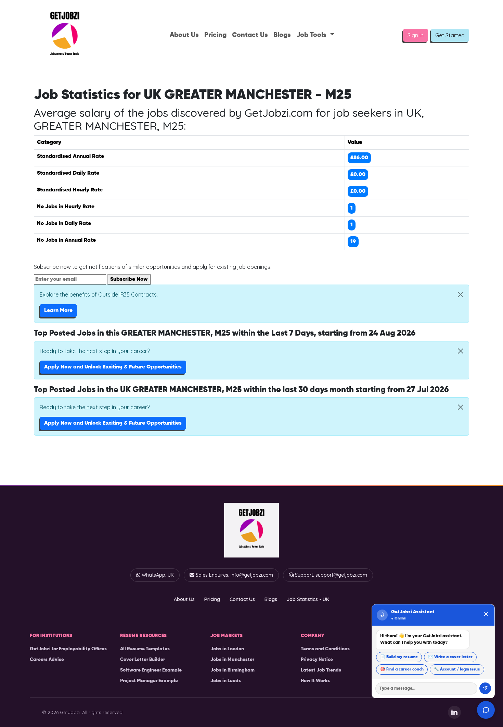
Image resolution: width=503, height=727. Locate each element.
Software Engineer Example (151, 670)
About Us (184, 35)
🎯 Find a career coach (402, 669)
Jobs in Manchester (232, 659)
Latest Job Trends (321, 670)
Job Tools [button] (312, 35)
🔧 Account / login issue (457, 669)
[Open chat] (486, 710)
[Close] (460, 294)
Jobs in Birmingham (232, 670)
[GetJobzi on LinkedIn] (454, 712)
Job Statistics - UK (308, 599)
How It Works (315, 680)
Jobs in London (227, 649)
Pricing (215, 35)
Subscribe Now (129, 279)
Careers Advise (47, 659)
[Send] (485, 688)
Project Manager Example (149, 680)
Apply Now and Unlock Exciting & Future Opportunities (113, 367)
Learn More (58, 310)
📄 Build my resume (399, 657)
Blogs (282, 35)
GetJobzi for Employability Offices (68, 649)
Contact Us (250, 35)
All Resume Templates (145, 649)
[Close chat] (486, 615)
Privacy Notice (317, 659)
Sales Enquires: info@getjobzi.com (234, 575)
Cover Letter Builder (142, 659)
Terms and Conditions (325, 649)
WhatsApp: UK (158, 575)
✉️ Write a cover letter (450, 657)
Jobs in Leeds (225, 680)
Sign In (416, 35)
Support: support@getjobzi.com (331, 575)
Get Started (450, 35)
